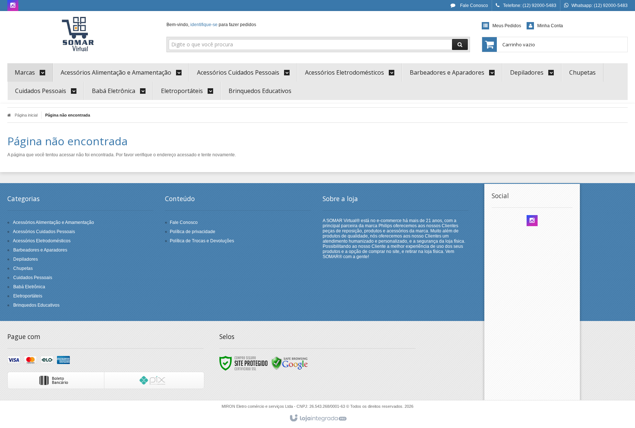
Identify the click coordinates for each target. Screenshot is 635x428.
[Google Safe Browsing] (289, 362)
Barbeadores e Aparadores (40, 250)
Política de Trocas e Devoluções (202, 240)
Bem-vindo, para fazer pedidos (211, 24)
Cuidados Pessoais (32, 277)
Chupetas (23, 268)
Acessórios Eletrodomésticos (42, 240)
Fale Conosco (473, 5)
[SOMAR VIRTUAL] (79, 35)
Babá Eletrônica (29, 286)
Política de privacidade (192, 231)
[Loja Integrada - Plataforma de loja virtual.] (317, 418)
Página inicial (26, 115)
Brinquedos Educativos (36, 305)
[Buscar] (460, 44)
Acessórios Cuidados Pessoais (44, 231)
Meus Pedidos (506, 25)
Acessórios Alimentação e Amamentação (53, 222)
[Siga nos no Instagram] (12, 5)
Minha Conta (550, 25)
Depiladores (25, 259)
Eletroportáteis (27, 296)
